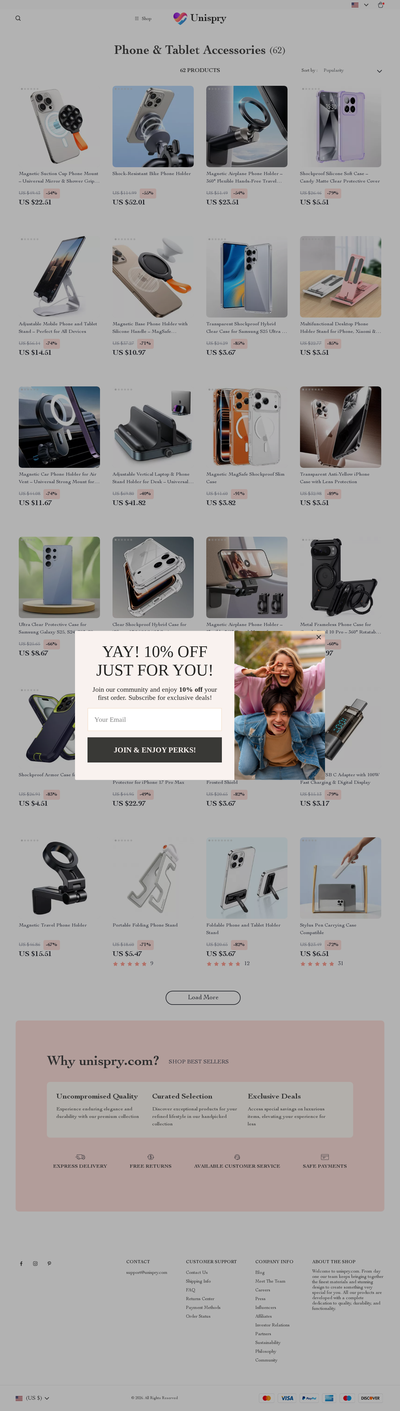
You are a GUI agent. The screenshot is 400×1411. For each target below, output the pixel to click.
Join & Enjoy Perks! (155, 750)
